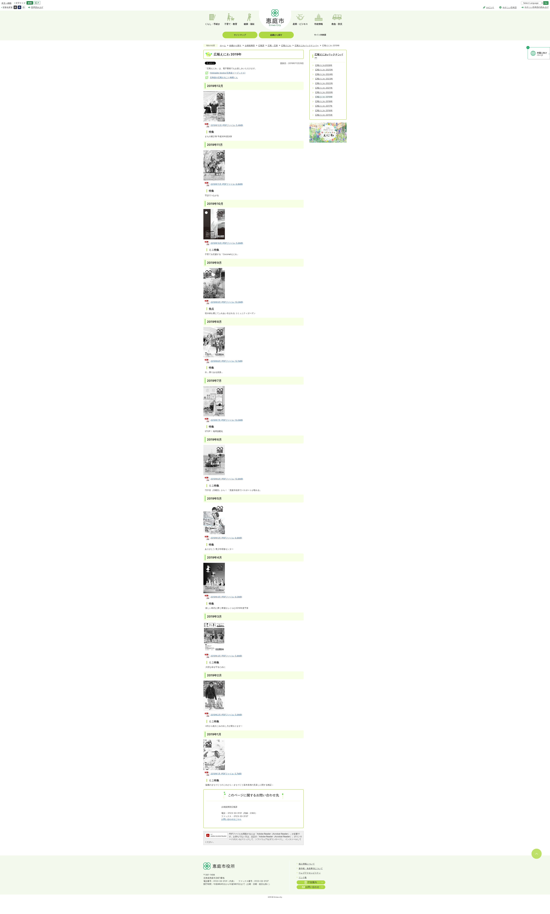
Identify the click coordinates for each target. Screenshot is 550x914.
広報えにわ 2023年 (324, 78)
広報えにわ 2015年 (324, 115)
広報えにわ (286, 45)
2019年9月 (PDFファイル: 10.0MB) (227, 302)
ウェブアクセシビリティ (310, 873)
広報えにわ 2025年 (324, 69)
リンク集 (303, 877)
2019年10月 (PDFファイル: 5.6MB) (227, 243)
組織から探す (276, 35)
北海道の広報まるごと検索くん (224, 77)
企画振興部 (250, 45)
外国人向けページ (542, 54)
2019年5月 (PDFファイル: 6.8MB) (226, 538)
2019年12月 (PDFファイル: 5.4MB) (227, 125)
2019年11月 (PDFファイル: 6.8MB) (227, 184)
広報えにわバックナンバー (307, 45)
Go (546, 3)
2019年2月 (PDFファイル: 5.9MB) (226, 714)
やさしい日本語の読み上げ (537, 7)
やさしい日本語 (510, 7)
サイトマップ (240, 35)
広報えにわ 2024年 (324, 74)
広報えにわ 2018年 (324, 101)
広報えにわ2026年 (323, 65)
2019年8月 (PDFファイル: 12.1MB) (227, 361)
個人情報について (307, 864)
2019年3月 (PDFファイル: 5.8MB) (226, 656)
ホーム (223, 45)
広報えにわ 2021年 (324, 88)
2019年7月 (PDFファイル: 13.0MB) (227, 420)
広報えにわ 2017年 (323, 106)
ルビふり (490, 7)
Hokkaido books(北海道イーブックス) (227, 73)
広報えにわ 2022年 (324, 83)
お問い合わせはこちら (231, 819)
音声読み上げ (37, 7)
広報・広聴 (273, 45)
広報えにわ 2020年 (324, 92)
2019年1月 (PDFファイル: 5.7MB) (226, 773)
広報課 (261, 45)
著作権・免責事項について (311, 868)
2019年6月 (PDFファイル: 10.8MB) (227, 479)
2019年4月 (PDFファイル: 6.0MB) (226, 597)
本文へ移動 (6, 3)
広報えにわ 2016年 (324, 110)
